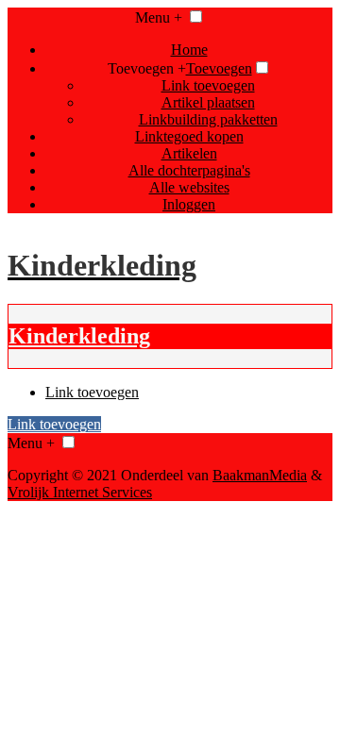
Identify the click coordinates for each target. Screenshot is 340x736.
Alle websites (189, 187)
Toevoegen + (147, 68)
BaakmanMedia (259, 475)
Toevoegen (219, 68)
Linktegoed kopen (189, 136)
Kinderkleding (79, 336)
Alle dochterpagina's (189, 170)
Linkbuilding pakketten (208, 119)
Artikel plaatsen (208, 102)
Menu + (158, 17)
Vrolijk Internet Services (80, 492)
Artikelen (189, 153)
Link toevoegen (208, 85)
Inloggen (188, 204)
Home (189, 50)
